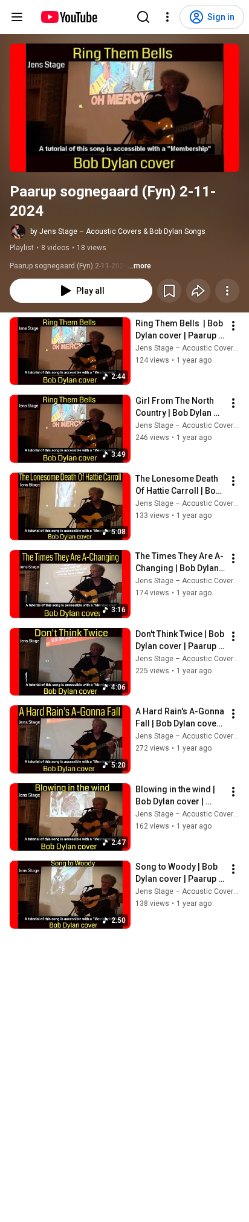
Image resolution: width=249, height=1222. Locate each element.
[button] (124, 108)
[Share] (198, 291)
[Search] (143, 17)
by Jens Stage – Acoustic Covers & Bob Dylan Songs (117, 231)
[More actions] (227, 291)
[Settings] (167, 17)
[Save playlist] (169, 291)
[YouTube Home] (68, 17)
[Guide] (17, 17)
